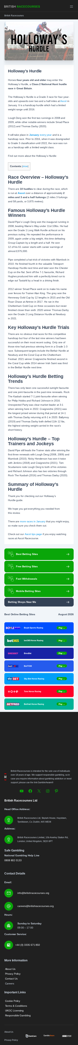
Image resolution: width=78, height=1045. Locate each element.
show (25, 166)
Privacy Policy (13, 973)
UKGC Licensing (14, 1010)
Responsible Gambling (18, 1015)
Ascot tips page (33, 534)
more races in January (32, 521)
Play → (62, 628)
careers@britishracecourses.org (35, 906)
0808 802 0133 (13, 860)
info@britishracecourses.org (33, 893)
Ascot (63, 101)
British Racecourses (14, 15)
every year (40, 134)
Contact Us (11, 978)
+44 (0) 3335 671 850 (27, 944)
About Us (10, 969)
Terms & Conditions (16, 1005)
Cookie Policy (12, 1000)
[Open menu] (71, 6)
